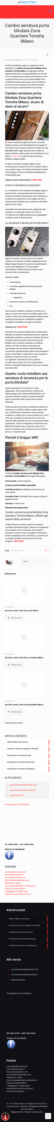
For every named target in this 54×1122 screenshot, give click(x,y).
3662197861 (29, 2)
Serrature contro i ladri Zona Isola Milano (21, 610)
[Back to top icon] (48, 1116)
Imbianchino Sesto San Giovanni (18, 894)
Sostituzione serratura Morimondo (20, 762)
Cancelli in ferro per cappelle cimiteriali (22, 749)
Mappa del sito (17, 1112)
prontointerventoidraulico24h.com (23, 785)
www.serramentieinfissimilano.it (23, 790)
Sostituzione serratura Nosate (19, 755)
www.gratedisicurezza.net (15, 872)
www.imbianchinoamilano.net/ (17, 880)
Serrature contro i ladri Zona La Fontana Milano (24, 658)
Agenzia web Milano (39, 1106)
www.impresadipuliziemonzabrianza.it (20, 886)
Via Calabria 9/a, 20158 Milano (17, 804)
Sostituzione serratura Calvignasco (21, 769)
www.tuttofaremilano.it (14, 875)
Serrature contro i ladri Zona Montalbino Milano (24, 705)
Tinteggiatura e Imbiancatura (16, 891)
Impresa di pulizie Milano (15, 888)
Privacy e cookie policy (33, 1112)
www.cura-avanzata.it (15, 1091)
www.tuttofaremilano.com (15, 877)
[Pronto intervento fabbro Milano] (27, 11)
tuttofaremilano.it (16, 795)
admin (20, 60)
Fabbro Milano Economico (17, 742)
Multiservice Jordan (13, 883)
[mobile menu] (50, 11)
